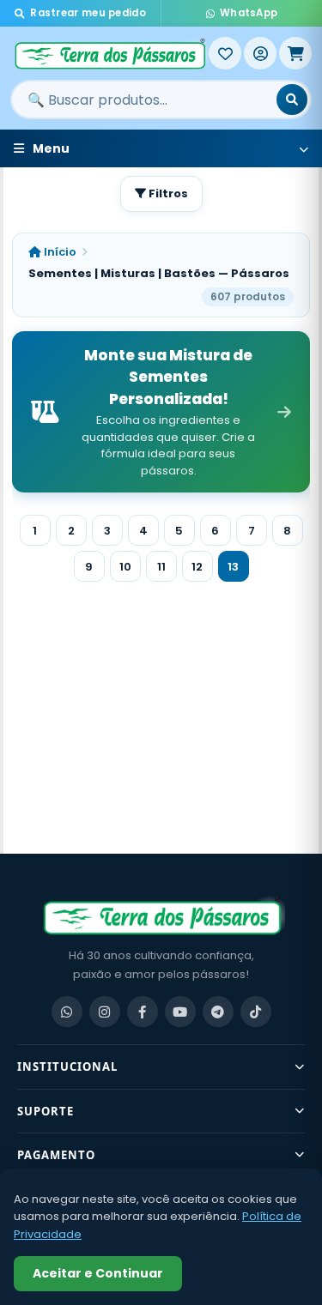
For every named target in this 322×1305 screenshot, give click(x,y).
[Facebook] (142, 1011)
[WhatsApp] (67, 1011)
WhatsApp (248, 13)
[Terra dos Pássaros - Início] (109, 53)
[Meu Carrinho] (295, 53)
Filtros (167, 193)
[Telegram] (218, 1011)
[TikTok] (255, 1011)
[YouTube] (180, 1011)
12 (197, 567)
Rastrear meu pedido (88, 13)
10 (125, 567)
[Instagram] (104, 1011)
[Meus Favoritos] (225, 53)
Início (58, 252)
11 (161, 567)
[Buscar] (291, 99)
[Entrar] (260, 53)
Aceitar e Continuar (98, 1273)
